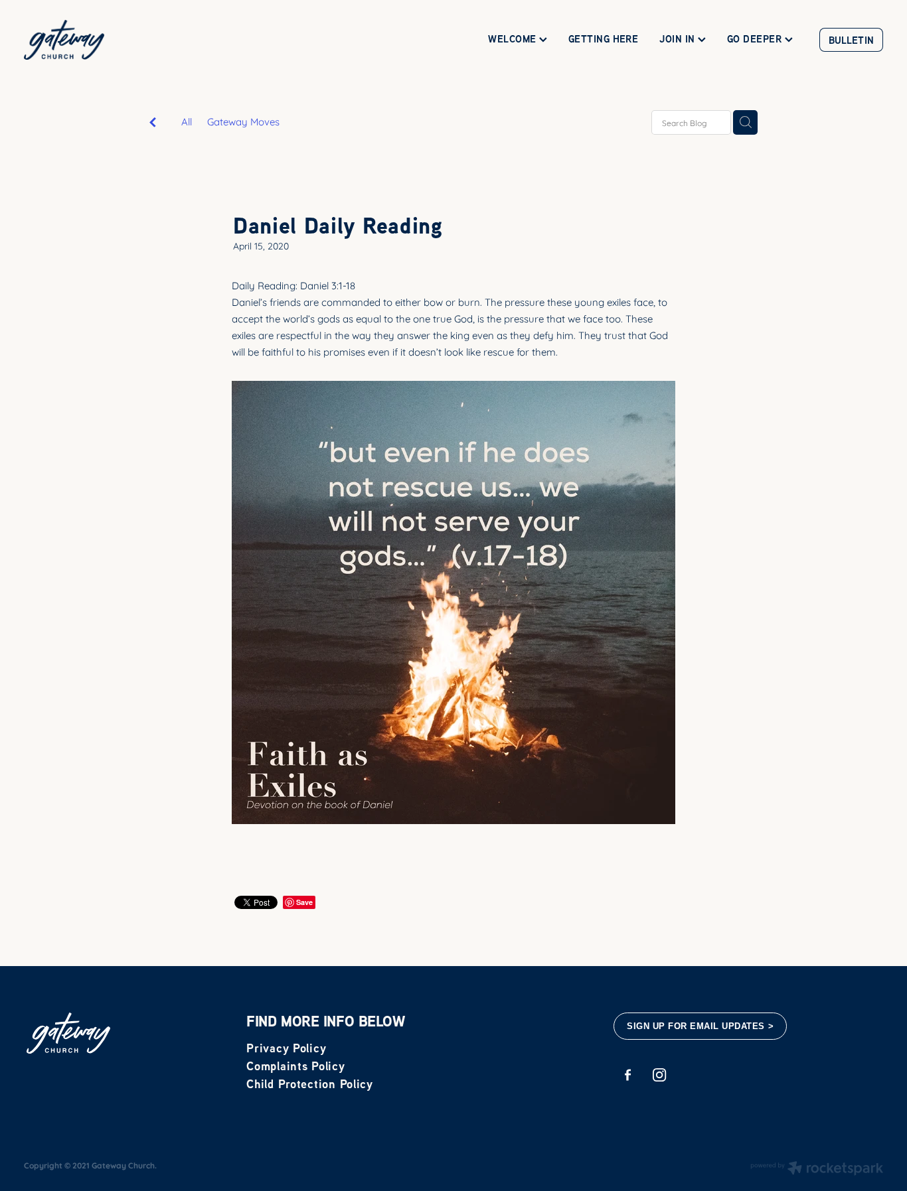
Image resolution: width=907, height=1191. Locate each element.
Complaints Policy (295, 1066)
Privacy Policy (286, 1048)
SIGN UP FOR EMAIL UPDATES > (700, 1026)
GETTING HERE (603, 39)
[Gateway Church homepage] (110, 40)
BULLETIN (851, 40)
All (186, 121)
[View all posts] (152, 123)
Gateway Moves (243, 121)
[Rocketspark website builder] (816, 1169)
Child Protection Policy (309, 1084)
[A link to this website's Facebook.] (628, 1075)
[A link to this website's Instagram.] (659, 1075)
